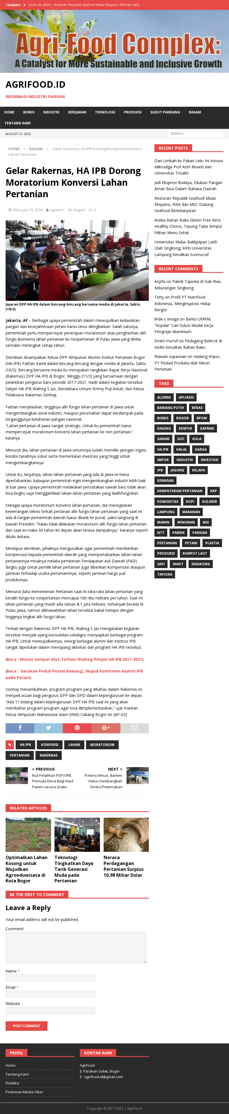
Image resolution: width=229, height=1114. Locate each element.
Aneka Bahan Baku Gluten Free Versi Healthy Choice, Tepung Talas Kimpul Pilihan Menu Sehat (188, 226)
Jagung (177, 470)
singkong (200, 564)
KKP (213, 491)
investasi (209, 459)
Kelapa (198, 470)
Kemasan (165, 480)
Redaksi (12, 1082)
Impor (163, 459)
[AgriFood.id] (114, 69)
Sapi (161, 564)
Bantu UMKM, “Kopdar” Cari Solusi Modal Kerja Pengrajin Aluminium (183, 325)
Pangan (199, 532)
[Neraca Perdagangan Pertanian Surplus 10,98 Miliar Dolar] (126, 835)
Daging (164, 428)
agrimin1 (57, 209)
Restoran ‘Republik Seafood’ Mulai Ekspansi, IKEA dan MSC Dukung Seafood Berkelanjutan (185, 204)
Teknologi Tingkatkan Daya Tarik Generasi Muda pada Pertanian (73, 869)
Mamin (163, 522)
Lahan (74, 744)
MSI (206, 522)
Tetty (159, 297)
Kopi (190, 501)
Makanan (191, 512)
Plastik (212, 543)
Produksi (133, 112)
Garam (163, 438)
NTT (160, 532)
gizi (180, 438)
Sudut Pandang (165, 112)
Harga (201, 449)
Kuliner (209, 501)
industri (184, 459)
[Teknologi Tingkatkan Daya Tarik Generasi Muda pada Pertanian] (77, 835)
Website (13, 1003)
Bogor (182, 418)
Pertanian (20, 755)
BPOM (202, 418)
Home (9, 112)
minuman (186, 522)
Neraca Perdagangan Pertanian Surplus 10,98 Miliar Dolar (124, 866)
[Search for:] (195, 133)
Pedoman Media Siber (24, 1091)
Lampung (166, 512)
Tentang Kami (17, 123)
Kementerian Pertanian (179, 491)
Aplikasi (186, 397)
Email (11, 987)
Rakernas (49, 755)
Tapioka (164, 574)
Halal (181, 449)
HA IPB (25, 744)
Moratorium (102, 744)
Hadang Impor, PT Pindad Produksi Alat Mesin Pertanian (187, 363)
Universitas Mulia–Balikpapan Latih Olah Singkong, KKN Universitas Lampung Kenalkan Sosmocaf (185, 248)
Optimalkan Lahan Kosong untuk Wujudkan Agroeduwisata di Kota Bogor (26, 869)
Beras (197, 407)
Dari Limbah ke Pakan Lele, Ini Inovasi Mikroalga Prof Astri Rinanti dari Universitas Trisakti (188, 167)
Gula (196, 438)
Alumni (164, 397)
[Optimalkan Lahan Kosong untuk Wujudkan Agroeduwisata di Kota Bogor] (28, 835)
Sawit (178, 564)
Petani (191, 543)
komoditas (167, 501)
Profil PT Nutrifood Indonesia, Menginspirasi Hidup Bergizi (182, 303)
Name (12, 971)
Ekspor (185, 428)
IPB (160, 470)
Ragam (195, 112)
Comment (15, 928)
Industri (51, 112)
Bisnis (28, 112)
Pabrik (178, 532)
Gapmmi (207, 428)
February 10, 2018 (27, 209)
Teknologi (105, 112)
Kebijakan (77, 112)
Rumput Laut (195, 553)
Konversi (49, 744)
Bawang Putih (170, 407)
